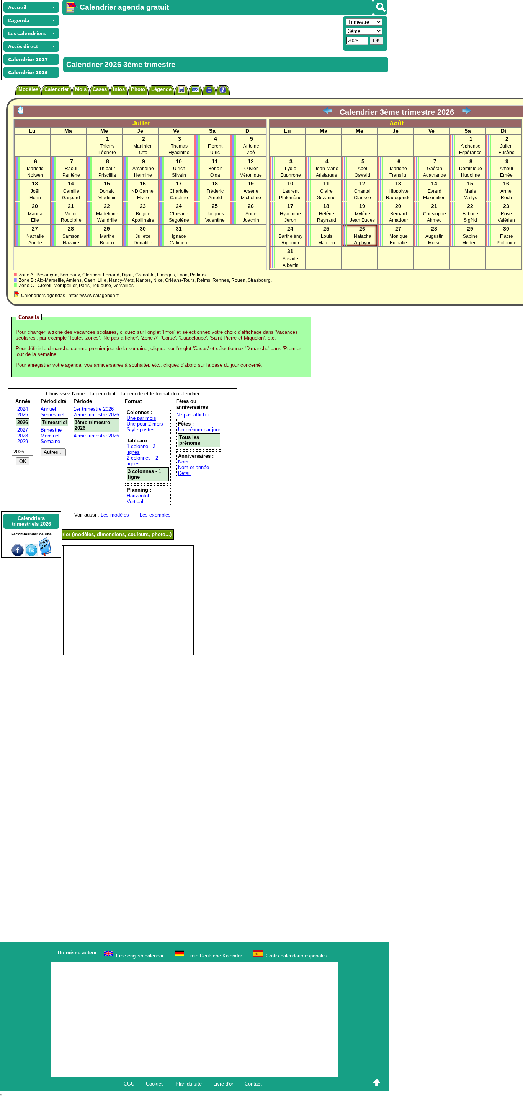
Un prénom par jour (199, 429)
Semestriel (52, 415)
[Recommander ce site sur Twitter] (31, 554)
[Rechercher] (380, 7)
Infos (119, 89)
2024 (22, 409)
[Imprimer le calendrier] (209, 90)
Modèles (28, 89)
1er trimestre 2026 (94, 409)
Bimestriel (52, 430)
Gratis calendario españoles (296, 956)
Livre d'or (223, 1084)
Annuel (48, 409)
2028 (22, 436)
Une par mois (141, 418)
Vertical (135, 501)
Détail (184, 473)
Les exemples (155, 515)
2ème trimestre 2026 (96, 415)
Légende (161, 89)
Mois (81, 89)
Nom (183, 462)
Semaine (50, 441)
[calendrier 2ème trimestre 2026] (327, 112)
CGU (129, 1084)
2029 (22, 441)
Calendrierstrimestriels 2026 (31, 521)
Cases (100, 89)
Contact (253, 1084)
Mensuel (50, 436)
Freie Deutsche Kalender (214, 956)
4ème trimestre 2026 (96, 436)
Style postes (141, 429)
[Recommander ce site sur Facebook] (17, 554)
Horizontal (138, 496)
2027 (22, 430)
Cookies (155, 1084)
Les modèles (115, 515)
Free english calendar (139, 956)
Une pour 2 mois (145, 424)
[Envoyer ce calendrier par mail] (195, 89)
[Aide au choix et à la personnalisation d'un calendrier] (223, 90)
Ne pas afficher (193, 415)
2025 (22, 415)
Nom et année (193, 467)
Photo (138, 89)
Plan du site (188, 1084)
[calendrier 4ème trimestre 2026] (466, 112)
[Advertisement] (201, 33)
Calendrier (56, 89)
